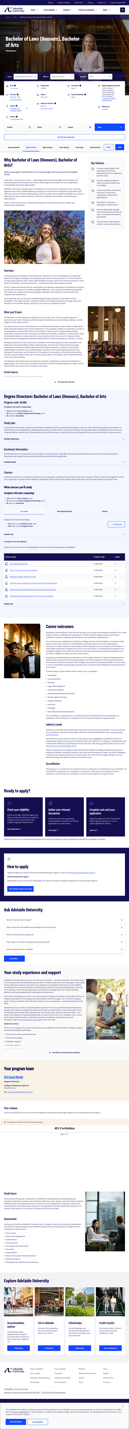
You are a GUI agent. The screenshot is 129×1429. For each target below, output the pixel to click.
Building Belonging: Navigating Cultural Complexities (32, 596)
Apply (119, 147)
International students (62, 1378)
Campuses (58, 1373)
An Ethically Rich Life (18, 564)
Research (82, 1369)
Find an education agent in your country (20, 889)
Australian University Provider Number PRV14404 (22, 1392)
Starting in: (83, 76)
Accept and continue (16, 1422)
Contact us (101, 2)
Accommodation (60, 1382)
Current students (64, 2)
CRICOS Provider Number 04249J (54, 1392)
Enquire (108, 147)
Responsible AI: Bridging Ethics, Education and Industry (33, 590)
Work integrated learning (64, 511)
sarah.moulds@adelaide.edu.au (20, 1092)
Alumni (81, 1378)
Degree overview (31, 147)
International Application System (81, 873)
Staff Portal (79, 2)
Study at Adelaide (36, 1369)
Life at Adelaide (60, 1369)
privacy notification (20, 1412)
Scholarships (34, 1382)
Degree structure (48, 147)
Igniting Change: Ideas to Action (23, 577)
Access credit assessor (110, 1348)
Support (106, 1373)
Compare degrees (116, 2)
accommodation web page (31, 1020)
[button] (122, 1406)
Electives (105, 511)
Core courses (24, 511)
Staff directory (108, 1378)
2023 (91, 739)
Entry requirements (14, 147)
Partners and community (87, 1373)
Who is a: (46, 76)
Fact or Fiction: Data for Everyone (23, 570)
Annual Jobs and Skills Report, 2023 (61, 746)
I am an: (9, 76)
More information (38, 1422)
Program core (8, 603)
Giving (90, 2)
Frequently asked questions (40, 1378)
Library (50, 2)
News (81, 1382)
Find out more (19, 1348)
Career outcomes (64, 147)
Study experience (95, 147)
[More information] (15, 85)
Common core (8, 534)
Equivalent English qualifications (109, 99)
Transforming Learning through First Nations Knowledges (33, 583)
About (105, 1369)
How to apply (79, 147)
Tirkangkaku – (16, 1389)
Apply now (93, 830)
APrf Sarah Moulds (13, 1077)
